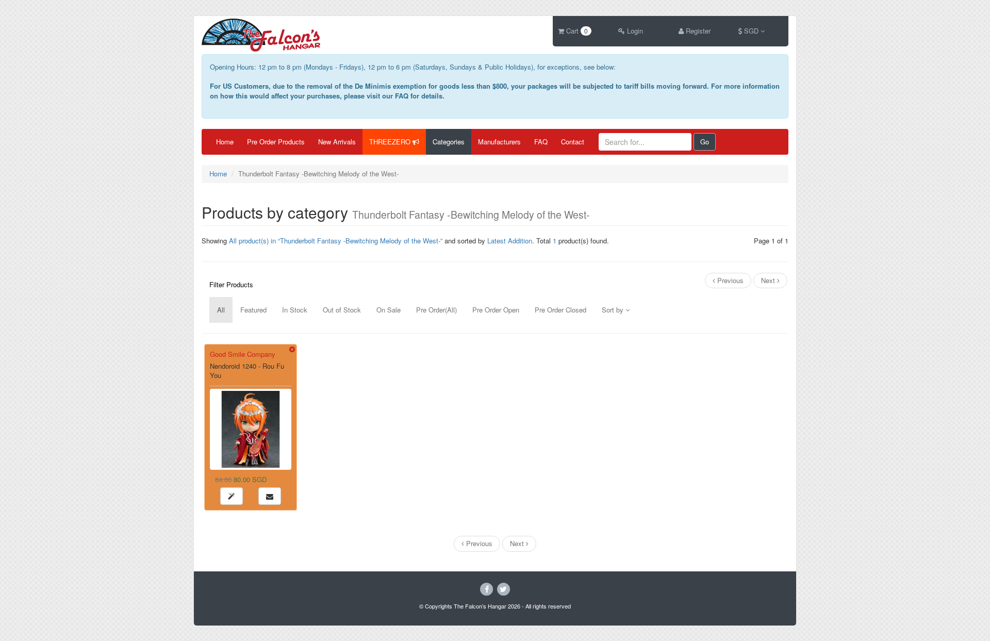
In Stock (294, 310)
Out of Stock (342, 310)
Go (704, 141)
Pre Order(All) (436, 310)
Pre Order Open (495, 310)
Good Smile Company (242, 354)
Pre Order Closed (560, 310)
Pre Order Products (276, 141)
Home (225, 141)
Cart (576, 31)
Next (769, 280)
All (221, 310)
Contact (572, 141)
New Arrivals (337, 141)
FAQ (541, 141)
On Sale (388, 310)
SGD (751, 31)
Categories (449, 141)
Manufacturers (499, 141)
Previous (729, 280)
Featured (253, 310)
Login (634, 31)
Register (697, 31)
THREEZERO (390, 141)
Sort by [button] (613, 310)
